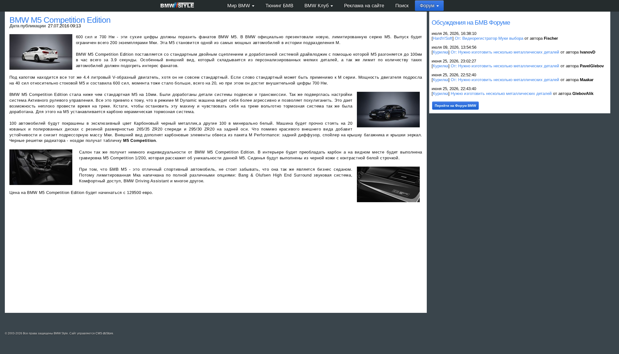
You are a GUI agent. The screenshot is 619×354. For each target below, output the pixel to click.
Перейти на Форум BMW (455, 106)
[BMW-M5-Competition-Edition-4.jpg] (40, 52)
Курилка (440, 52)
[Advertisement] (154, 259)
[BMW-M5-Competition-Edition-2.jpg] (40, 167)
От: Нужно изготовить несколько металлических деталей (505, 52)
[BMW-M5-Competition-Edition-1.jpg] (388, 184)
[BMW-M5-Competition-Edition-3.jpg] (388, 109)
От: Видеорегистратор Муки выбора (489, 38)
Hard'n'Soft (442, 38)
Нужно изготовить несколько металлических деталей (501, 93)
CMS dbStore (104, 333)
